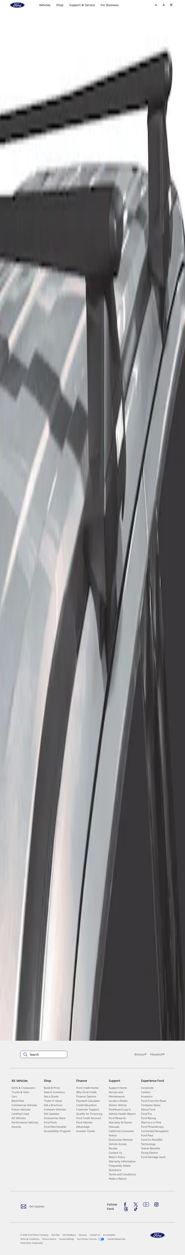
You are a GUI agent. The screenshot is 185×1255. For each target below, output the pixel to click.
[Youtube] (146, 1204)
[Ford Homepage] (157, 1235)
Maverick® (157, 1054)
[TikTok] (136, 1209)
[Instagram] (156, 1204)
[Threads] (126, 1209)
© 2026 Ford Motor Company (34, 1235)
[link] (55, 1235)
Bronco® (141, 1054)
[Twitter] (136, 1204)
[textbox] (43, 1054)
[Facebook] (126, 1204)
